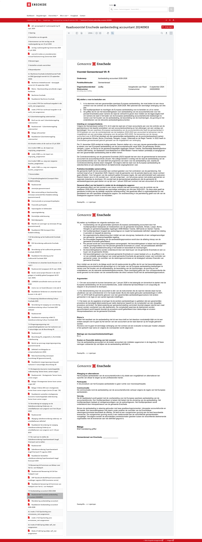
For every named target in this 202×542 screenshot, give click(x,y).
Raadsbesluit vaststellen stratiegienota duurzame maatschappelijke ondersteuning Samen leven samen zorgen (43, 396)
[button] (171, 9)
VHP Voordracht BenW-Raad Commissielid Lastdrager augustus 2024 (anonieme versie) (44, 479)
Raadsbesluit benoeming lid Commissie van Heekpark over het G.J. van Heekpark (44, 485)
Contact (82, 16)
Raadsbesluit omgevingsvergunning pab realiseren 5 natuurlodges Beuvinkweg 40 (43, 363)
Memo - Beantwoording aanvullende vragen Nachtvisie (45, 90)
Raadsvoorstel (36, 185)
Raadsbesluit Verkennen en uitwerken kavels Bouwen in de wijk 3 (45, 293)
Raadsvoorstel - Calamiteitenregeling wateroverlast (42, 128)
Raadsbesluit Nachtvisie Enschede (42, 99)
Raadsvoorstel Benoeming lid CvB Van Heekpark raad (42, 473)
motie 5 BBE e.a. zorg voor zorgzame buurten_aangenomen (42, 168)
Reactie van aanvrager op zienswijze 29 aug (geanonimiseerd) (44, 225)
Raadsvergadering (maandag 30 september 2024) (65, 20)
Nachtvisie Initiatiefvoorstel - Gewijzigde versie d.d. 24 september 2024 (43, 84)
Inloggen (169, 540)
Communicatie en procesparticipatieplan (45, 201)
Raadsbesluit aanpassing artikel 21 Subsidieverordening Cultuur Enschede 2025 (43, 319)
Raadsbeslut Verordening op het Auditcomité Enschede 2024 (40, 257)
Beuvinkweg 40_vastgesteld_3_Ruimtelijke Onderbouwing (44, 338)
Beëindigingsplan (37, 220)
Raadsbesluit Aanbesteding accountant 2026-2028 (43, 506)
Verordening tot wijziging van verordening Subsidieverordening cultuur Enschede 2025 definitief (44, 307)
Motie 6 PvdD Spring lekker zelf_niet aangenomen (42, 532)
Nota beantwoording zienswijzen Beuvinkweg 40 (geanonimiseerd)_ (41, 357)
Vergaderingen (41, 16)
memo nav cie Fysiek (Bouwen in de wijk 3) (46, 288)
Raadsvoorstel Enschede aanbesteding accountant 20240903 (43, 496)
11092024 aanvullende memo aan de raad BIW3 (44, 283)
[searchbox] (138, 9)
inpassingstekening (37, 212)
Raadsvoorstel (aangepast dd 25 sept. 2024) (46, 269)
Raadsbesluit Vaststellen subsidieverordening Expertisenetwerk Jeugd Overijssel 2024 (43, 458)
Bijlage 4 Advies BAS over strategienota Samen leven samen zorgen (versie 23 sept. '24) (44, 389)
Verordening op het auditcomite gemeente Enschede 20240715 (44, 251)
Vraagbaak (74, 16)
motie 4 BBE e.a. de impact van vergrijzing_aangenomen (40, 155)
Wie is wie (63, 16)
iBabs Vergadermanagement (153, 540)
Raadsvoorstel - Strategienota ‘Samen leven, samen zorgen (45, 376)
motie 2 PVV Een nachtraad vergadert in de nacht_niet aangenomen (44, 111)
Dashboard (30, 16)
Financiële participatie (39, 205)
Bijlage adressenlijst (38, 133)
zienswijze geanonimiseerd (40, 188)
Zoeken (111, 5)
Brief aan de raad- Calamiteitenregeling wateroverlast (43, 121)
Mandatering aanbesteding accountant (44, 501)
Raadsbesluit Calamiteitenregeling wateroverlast (41, 138)
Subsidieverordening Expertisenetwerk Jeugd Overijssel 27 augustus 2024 (43, 451)
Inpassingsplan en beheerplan (41, 209)
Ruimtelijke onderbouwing (40, 216)
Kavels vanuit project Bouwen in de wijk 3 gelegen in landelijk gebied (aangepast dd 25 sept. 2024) (44, 275)
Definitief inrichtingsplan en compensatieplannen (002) (39, 351)
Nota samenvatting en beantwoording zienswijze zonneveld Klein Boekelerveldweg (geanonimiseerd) (43, 194)
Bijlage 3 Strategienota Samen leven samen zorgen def (44, 383)
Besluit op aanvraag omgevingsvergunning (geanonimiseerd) (44, 344)
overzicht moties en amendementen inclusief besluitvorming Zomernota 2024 (42, 55)
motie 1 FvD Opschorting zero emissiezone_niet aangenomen (40, 519)
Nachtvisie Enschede (38, 95)
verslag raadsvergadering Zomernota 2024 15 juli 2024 (44, 49)
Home (39, 20)
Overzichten (53, 16)
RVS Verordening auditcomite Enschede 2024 (43, 244)
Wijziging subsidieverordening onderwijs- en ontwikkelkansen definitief (45, 420)
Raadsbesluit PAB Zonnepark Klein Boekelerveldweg (41, 231)
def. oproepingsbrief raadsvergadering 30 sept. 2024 (44, 27)
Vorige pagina (168, 27)
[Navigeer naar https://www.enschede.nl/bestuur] (37, 8)
